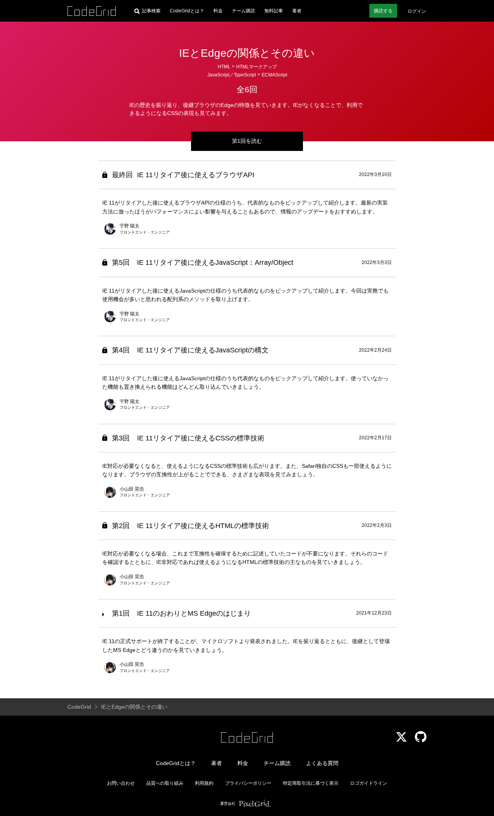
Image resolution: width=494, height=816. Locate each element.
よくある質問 (322, 763)
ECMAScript (274, 75)
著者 (296, 11)
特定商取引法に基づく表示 (310, 783)
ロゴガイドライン (368, 783)
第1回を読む (247, 141)
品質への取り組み (164, 783)
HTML (224, 66)
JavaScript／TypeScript (231, 75)
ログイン (417, 11)
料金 (218, 11)
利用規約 (204, 783)
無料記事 (273, 11)
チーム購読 (243, 11)
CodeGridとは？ (187, 11)
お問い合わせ (121, 783)
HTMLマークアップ (256, 66)
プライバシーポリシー (248, 783)
